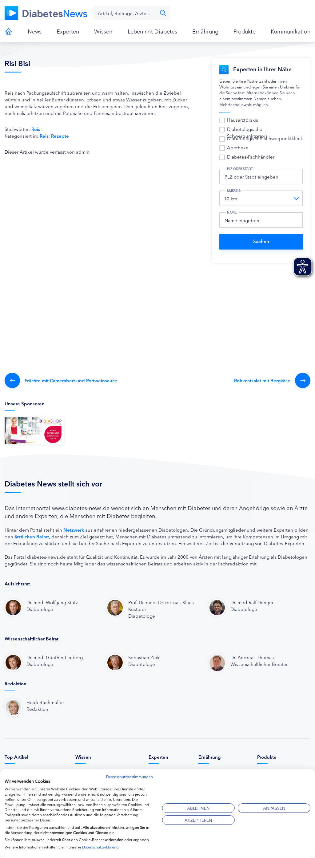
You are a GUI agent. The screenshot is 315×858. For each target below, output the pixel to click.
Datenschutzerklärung (100, 846)
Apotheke (238, 147)
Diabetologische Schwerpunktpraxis (247, 132)
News (35, 31)
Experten (68, 31)
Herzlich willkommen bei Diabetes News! (9, 31)
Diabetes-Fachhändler (250, 156)
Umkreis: (234, 190)
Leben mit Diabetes (152, 31)
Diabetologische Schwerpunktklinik (265, 138)
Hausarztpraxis (242, 119)
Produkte (244, 31)
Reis (35, 129)
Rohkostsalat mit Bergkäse (262, 380)
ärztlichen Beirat (31, 536)
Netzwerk (73, 529)
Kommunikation (290, 31)
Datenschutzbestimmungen (129, 776)
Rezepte (60, 135)
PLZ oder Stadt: (240, 169)
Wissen (103, 31)
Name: (232, 212)
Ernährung (205, 31)
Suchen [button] (163, 13)
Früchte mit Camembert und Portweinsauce (71, 380)
